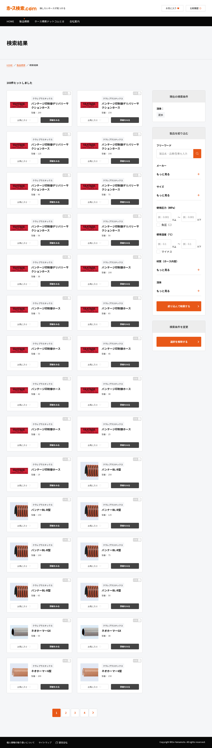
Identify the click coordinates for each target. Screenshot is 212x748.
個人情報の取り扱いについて (21, 742)
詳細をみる (55, 120)
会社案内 (75, 21)
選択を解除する (179, 341)
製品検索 (24, 21)
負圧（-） (167, 225)
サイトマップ (45, 742)
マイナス (166, 252)
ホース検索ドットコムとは (49, 21)
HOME (10, 21)
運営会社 (63, 742)
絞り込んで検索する (179, 306)
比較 (65, 93)
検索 (197, 153)
